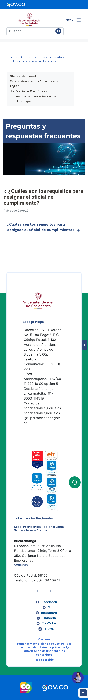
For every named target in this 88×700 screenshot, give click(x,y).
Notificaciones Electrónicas (28, 91)
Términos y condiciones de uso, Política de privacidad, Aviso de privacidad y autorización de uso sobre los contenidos (44, 649)
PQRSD (14, 86)
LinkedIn (49, 618)
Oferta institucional (23, 76)
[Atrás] (5, 191)
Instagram (49, 613)
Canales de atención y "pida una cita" (34, 81)
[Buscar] (58, 31)
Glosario (44, 639)
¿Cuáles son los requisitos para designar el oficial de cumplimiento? (40, 227)
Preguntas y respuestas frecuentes (33, 96)
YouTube (49, 623)
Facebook (49, 602)
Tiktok (50, 629)
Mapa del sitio (44, 659)
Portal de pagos (20, 101)
